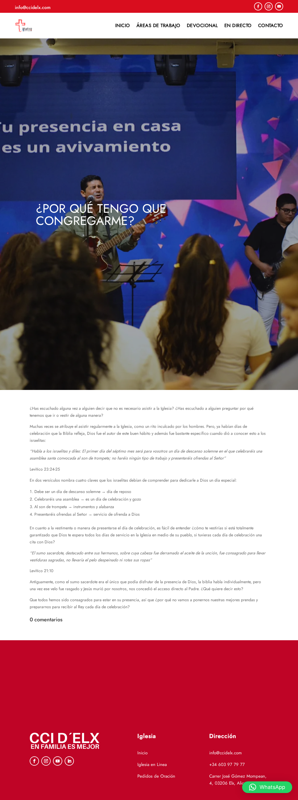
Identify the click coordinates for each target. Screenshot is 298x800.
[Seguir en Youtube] (279, 6)
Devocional (202, 25)
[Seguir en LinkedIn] (69, 761)
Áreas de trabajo (158, 25)
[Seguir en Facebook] (258, 6)
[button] (267, 787)
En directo (238, 25)
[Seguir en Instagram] (269, 6)
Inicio (122, 25)
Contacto (270, 25)
